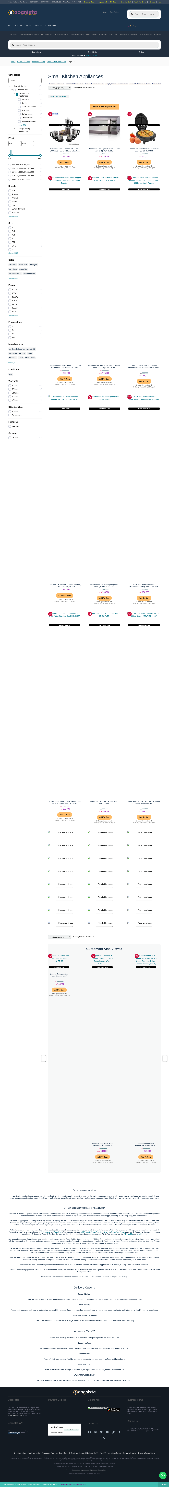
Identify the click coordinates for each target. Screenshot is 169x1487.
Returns (152, 2)
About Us (103, 1453)
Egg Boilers (13, 35)
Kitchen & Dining (38, 62)
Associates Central (114, 1453)
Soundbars (103, 35)
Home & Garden (23, 62)
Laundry (38, 25)
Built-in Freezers (46, 35)
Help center (36, 1453)
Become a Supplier (129, 1453)
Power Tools (113, 35)
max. (24, 143)
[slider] (9, 155)
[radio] (24, 164)
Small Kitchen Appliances (128, 35)
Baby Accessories (146, 35)
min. (11, 143)
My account (103, 2)
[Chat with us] (163, 1475)
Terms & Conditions (71, 1453)
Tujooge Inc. (93, 1470)
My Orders (113, 2)
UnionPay (115, 1232)
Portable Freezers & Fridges (29, 35)
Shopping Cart (126, 2)
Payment (82, 1453)
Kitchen (29, 25)
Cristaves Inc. (76, 1470)
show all (13, 216)
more (22, 125)
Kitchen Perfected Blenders (94, 84)
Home (13, 62)
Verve (122, 1232)
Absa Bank (58, 1232)
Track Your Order (140, 2)
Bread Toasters (91, 35)
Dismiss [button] (164, 1485)
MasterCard (90, 1232)
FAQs (96, 1453)
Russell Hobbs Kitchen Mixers (140, 84)
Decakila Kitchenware (56, 84)
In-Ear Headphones (61, 35)
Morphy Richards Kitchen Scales (117, 84)
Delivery (90, 1453)
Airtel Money (141, 1234)
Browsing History (89, 2)
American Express (103, 1232)
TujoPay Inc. (101, 1470)
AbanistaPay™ (14, 1433)
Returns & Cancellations (146, 1453)
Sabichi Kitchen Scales (160, 84)
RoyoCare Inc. (85, 1470)
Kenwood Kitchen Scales (74, 84)
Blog (29, 1453)
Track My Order (57, 1453)
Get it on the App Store (64, 1485)
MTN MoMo (128, 1234)
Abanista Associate (15, 1415)
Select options (64, 596)
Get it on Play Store (79, 1485)
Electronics (18, 25)
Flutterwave (45, 1232)
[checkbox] (26, 86)
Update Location (92, 55)
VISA (83, 1232)
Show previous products (104, 107)
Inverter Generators (77, 35)
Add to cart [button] (65, 162)
